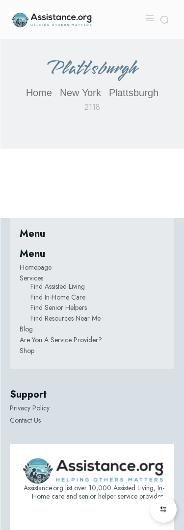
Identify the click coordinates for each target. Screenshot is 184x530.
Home (39, 92)
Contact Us (25, 420)
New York (80, 92)
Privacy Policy (30, 408)
